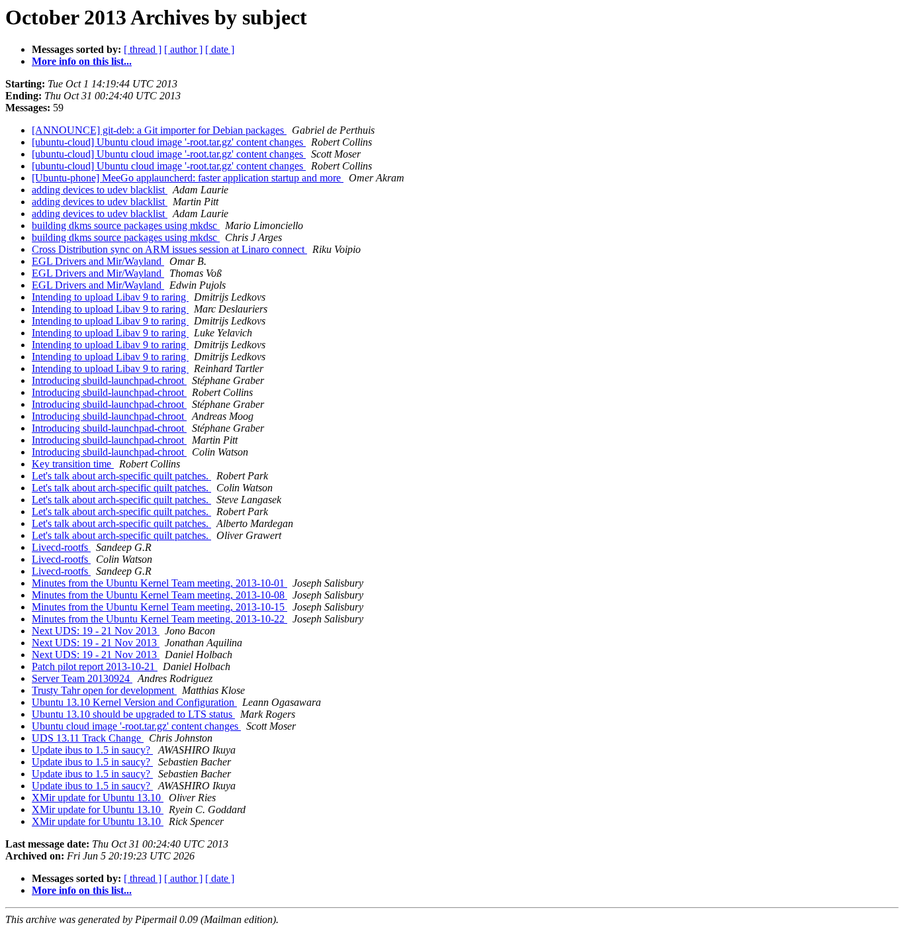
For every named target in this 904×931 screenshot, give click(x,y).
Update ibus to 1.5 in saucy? (92, 750)
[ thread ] (142, 49)
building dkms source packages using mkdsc (126, 225)
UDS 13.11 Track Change (88, 738)
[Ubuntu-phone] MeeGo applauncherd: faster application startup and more (187, 177)
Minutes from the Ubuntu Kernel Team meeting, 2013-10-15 (159, 606)
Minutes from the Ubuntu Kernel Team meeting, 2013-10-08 (159, 595)
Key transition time (73, 463)
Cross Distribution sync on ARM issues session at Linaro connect (169, 249)
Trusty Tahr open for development (104, 690)
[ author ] (183, 49)
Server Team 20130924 (82, 678)
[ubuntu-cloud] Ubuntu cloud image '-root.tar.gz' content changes (169, 142)
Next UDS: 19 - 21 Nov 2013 (95, 630)
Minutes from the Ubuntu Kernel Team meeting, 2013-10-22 (159, 618)
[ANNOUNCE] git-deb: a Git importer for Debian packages (159, 130)
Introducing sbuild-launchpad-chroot (109, 380)
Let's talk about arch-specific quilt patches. (121, 475)
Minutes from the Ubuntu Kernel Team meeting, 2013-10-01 (159, 583)
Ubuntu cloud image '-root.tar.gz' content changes (136, 726)
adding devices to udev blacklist (99, 189)
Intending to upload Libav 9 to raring (110, 297)
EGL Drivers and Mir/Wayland (98, 261)
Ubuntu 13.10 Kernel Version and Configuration (134, 702)
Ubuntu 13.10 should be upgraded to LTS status (133, 714)
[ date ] (219, 49)
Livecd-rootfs (61, 547)
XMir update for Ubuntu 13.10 (97, 797)
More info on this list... (82, 61)
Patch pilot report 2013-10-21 (95, 666)
